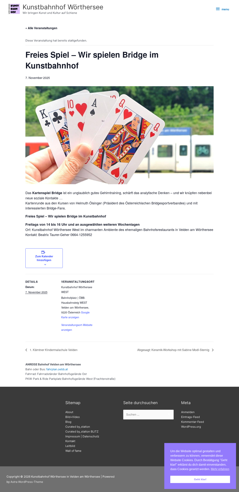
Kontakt (70, 441)
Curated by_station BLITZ (81, 431)
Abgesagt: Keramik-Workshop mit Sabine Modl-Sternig (173, 350)
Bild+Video (72, 417)
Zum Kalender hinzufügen (44, 258)
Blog (68, 422)
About (69, 412)
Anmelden (188, 412)
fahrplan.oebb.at (57, 369)
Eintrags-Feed (190, 417)
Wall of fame (73, 451)
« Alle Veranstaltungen (41, 28)
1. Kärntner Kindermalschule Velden (53, 350)
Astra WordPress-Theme (26, 482)
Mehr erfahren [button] (220, 469)
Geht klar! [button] (200, 479)
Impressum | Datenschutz (82, 436)
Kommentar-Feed (192, 422)
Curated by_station (77, 426)
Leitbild (70, 446)
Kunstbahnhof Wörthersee (63, 7)
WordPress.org (191, 426)
